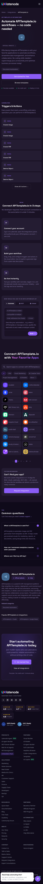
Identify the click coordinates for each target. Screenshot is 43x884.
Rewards (4, 836)
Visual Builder (28, 738)
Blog (3, 812)
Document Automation (10, 69)
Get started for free (21, 76)
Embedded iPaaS (7, 754)
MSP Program (28, 812)
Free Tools (5, 815)
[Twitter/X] (3, 700)
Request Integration (8, 860)
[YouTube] (11, 700)
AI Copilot (29, 759)
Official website (19, 578)
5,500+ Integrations (30, 753)
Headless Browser (30, 750)
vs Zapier (27, 824)
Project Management (10, 378)
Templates (27, 756)
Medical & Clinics (7, 772)
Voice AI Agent (28, 848)
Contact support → (25, 516)
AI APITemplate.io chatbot (14, 311)
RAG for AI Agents (8, 747)
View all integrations (21, 668)
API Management (7, 750)
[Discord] (16, 700)
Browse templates (21, 83)
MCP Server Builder (8, 744)
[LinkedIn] (7, 700)
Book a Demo (6, 854)
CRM (9, 373)
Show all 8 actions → (21, 186)
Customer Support (8, 778)
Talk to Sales (6, 851)
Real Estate (5, 769)
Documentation (7, 809)
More (32, 378)
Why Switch (27, 821)
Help (31, 578)
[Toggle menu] (39, 4)
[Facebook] (20, 700)
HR (3, 775)
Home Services (6, 766)
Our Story (5, 830)
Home (4, 12)
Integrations (12, 12)
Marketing (5, 763)
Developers (5, 790)
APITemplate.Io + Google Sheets (29, 619)
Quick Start (5, 806)
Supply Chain (6, 787)
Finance (4, 784)
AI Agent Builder (7, 741)
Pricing (4, 833)
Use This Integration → (21, 123)
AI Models (23, 378)
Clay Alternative (29, 833)
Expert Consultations (9, 863)
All (4, 373)
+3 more (30, 318)
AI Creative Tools (34, 373)
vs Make (26, 827)
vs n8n (26, 830)
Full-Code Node (29, 747)
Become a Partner (29, 806)
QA (3, 796)
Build (31, 333)
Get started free (23, 662)
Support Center (7, 857)
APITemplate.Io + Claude (10, 619)
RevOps (4, 793)
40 (26, 461)
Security (4, 839)
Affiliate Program (29, 809)
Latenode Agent (9, 738)
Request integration (21, 491)
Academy (5, 818)
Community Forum (8, 821)
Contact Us (5, 848)
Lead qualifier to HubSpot (14, 314)
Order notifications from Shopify (16, 318)
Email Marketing (20, 373)
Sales (3, 781)
